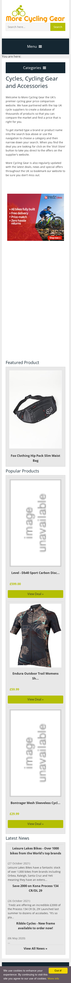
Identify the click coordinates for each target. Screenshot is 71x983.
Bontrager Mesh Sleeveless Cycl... (35, 803)
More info (53, 978)
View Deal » (35, 594)
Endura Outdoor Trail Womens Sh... (35, 675)
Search (58, 27)
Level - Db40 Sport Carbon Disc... (35, 573)
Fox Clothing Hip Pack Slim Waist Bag (35, 458)
